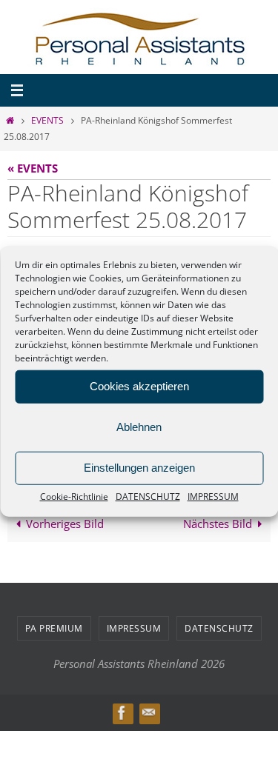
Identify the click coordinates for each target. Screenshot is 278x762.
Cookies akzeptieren (139, 386)
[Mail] (149, 710)
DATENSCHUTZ (148, 495)
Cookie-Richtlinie (74, 495)
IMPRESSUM (213, 495)
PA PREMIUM (54, 625)
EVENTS (47, 120)
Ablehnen (139, 427)
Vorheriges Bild (65, 520)
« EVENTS (32, 168)
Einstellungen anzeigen (139, 467)
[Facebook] (122, 710)
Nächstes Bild (217, 520)
